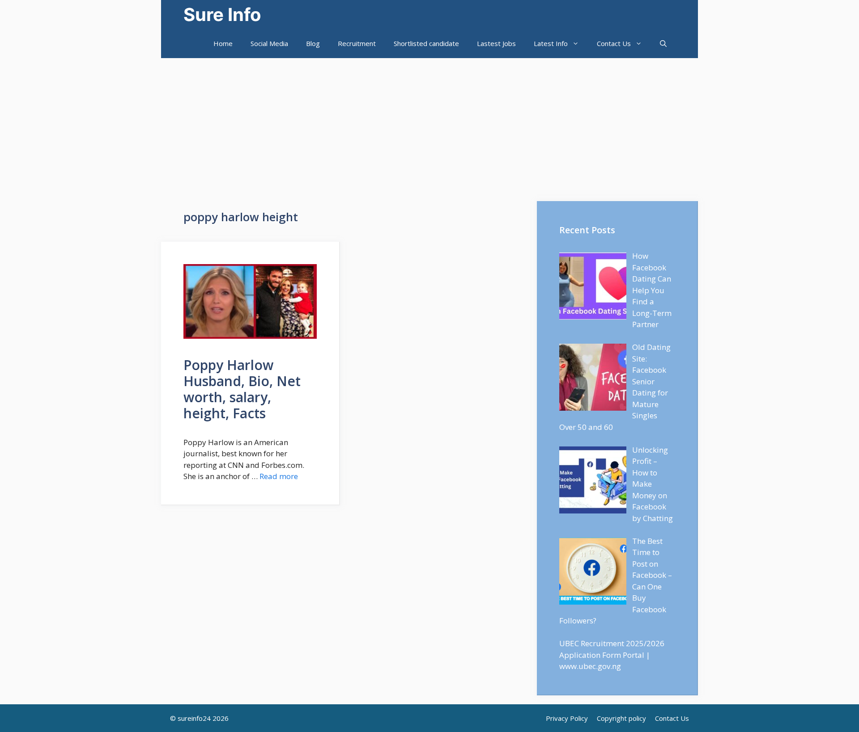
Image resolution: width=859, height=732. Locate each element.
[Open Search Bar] (663, 43)
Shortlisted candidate (426, 43)
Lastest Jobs (496, 43)
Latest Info (551, 43)
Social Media (269, 43)
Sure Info (222, 14)
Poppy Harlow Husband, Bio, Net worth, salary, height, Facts (242, 389)
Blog (313, 43)
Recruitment (357, 43)
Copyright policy (621, 718)
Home (223, 43)
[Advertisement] (429, 125)
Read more (278, 476)
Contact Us (614, 43)
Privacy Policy (567, 718)
